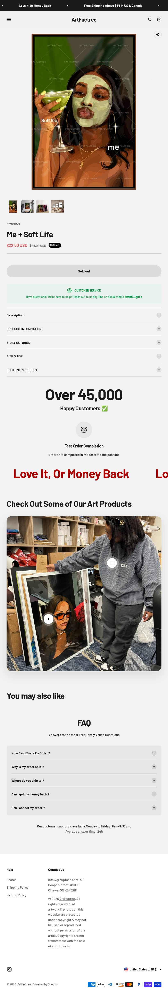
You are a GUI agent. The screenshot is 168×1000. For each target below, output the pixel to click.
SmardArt (13, 223)
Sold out (84, 271)
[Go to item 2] (27, 207)
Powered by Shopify (45, 984)
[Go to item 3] (42, 207)
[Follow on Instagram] (9, 969)
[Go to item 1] (13, 207)
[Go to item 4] (57, 207)
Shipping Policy (17, 887)
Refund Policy (16, 895)
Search (12, 880)
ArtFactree (67, 898)
